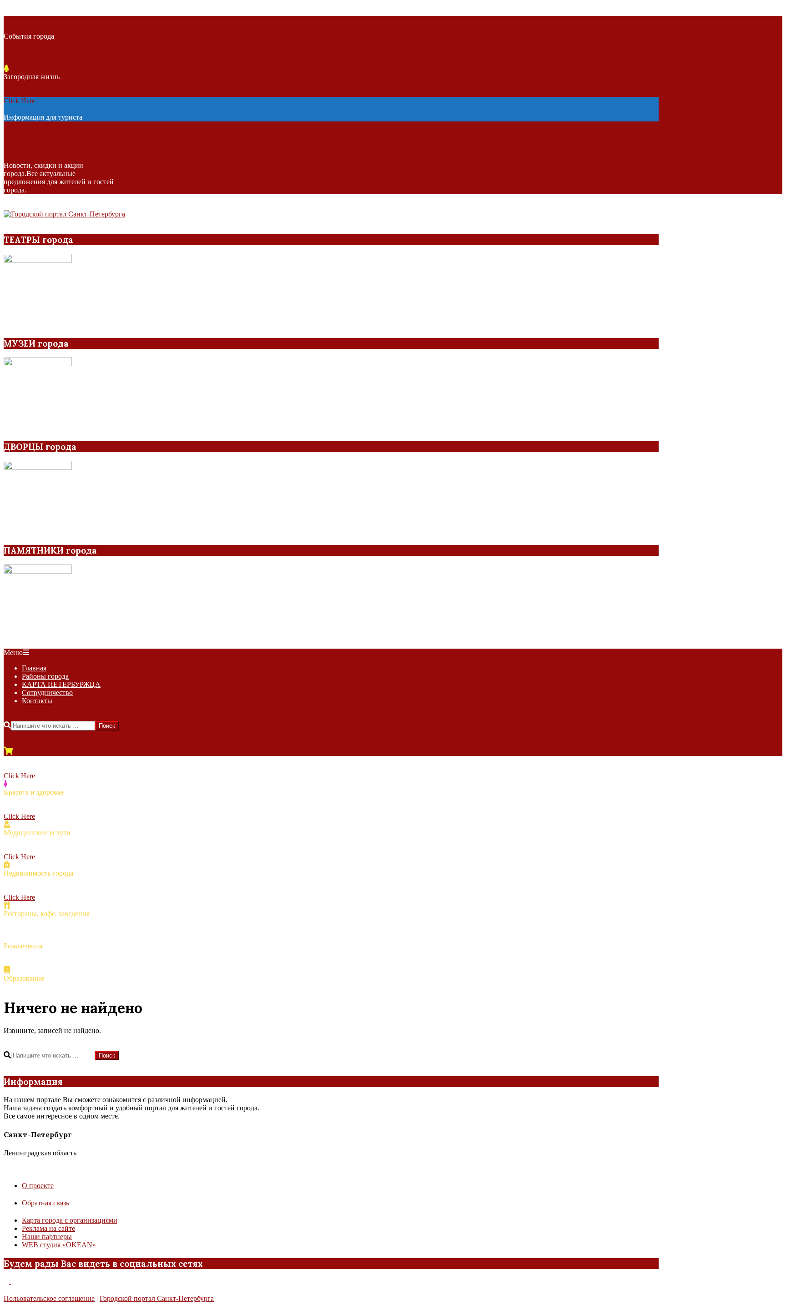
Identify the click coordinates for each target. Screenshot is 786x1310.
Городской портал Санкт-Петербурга (157, 1298)
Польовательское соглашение (49, 1298)
